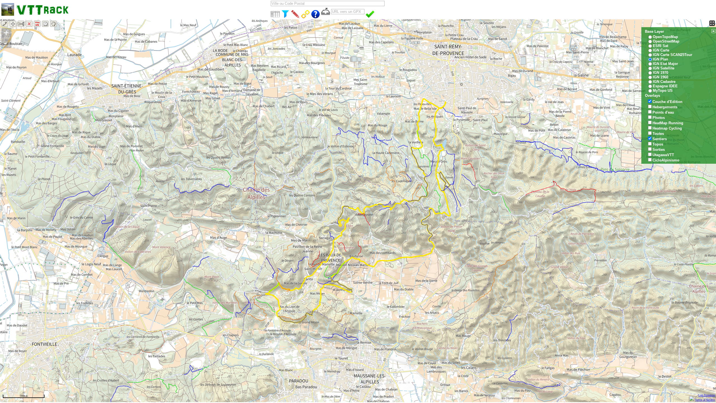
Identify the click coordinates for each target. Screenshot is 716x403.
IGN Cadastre (664, 81)
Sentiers (660, 139)
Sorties (659, 149)
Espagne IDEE (665, 86)
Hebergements (665, 107)
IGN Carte (661, 50)
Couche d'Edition (667, 102)
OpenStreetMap (666, 41)
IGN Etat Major (665, 64)
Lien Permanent (706, 395)
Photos (659, 118)
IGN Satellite (663, 68)
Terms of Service (705, 400)
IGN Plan (660, 59)
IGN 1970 (660, 73)
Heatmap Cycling (667, 128)
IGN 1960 (660, 77)
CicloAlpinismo (666, 160)
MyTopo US (663, 90)
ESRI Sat (660, 46)
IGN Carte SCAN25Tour (672, 55)
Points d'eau (663, 112)
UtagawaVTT (663, 155)
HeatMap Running (668, 123)
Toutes (658, 134)
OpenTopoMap (665, 37)
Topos (658, 144)
